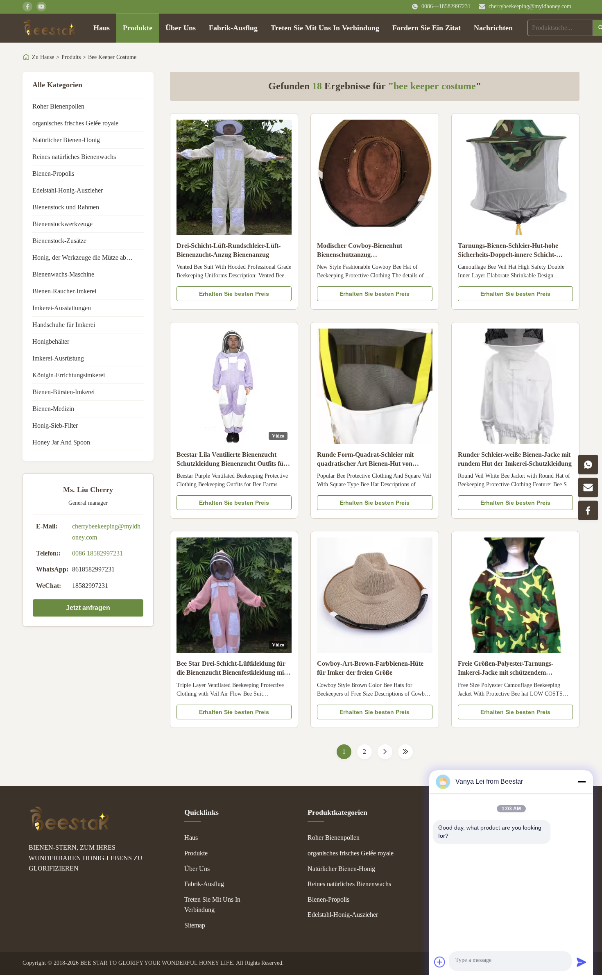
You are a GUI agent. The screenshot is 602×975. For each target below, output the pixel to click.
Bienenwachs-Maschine (63, 274)
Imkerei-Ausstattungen (61, 307)
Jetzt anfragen (88, 607)
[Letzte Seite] (405, 751)
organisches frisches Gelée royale (75, 123)
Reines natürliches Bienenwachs (74, 156)
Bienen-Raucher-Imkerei (64, 291)
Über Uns (180, 28)
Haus (101, 28)
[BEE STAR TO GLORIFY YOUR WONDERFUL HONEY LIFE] (70, 828)
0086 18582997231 (97, 553)
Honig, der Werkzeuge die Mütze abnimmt (87, 257)
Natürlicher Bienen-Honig (66, 139)
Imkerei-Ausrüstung (58, 358)
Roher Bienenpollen (58, 106)
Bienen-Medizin (53, 408)
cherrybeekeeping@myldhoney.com (530, 6)
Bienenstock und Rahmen (65, 207)
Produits (71, 57)
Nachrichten (493, 28)
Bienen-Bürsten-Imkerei (63, 391)
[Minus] (581, 782)
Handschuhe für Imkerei (63, 324)
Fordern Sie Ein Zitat (426, 28)
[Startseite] (50, 28)
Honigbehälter (50, 341)
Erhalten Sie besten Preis (234, 293)
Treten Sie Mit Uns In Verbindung (325, 28)
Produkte (137, 28)
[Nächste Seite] (385, 751)
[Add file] (440, 962)
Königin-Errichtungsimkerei (68, 375)
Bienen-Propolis (53, 173)
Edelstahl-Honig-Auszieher (67, 190)
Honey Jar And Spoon (61, 442)
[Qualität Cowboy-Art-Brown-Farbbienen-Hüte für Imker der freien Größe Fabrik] (374, 595)
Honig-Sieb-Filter (55, 425)
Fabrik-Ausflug (233, 28)
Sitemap (194, 925)
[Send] (581, 962)
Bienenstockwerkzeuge (62, 223)
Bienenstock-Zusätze (59, 240)
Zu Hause (43, 57)
